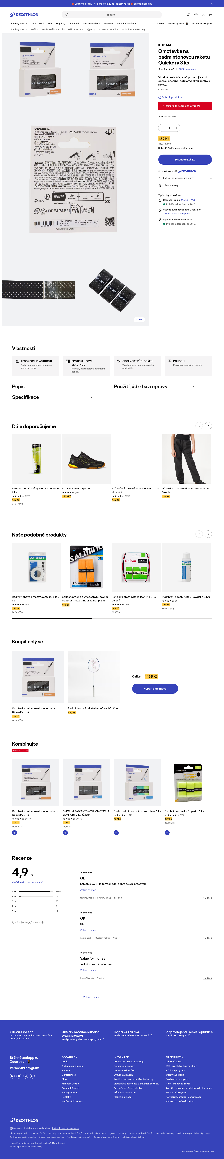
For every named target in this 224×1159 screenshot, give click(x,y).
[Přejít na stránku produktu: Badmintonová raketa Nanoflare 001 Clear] (94, 677)
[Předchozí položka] (199, 425)
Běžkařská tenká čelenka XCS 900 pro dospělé (136, 490)
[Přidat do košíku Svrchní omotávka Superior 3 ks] (167, 832)
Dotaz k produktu (172, 97)
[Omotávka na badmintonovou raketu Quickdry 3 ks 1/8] (112, 70)
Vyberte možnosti (155, 688)
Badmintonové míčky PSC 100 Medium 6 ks (36, 490)
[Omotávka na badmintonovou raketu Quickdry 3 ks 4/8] (38, 289)
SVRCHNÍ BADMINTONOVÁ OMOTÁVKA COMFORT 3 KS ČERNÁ (86, 813)
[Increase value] (176, 128)
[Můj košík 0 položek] (210, 14)
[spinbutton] (169, 128)
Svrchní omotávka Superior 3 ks (184, 811)
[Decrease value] (162, 128)
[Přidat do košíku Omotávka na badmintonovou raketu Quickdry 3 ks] (14, 832)
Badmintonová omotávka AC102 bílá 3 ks (36, 598)
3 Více (139, 320)
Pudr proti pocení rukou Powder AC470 (186, 596)
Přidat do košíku (185, 159)
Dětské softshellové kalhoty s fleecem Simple (186, 490)
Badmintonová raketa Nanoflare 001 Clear (93, 708)
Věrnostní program (202, 23)
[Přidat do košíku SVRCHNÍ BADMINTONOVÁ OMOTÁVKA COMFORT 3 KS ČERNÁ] (65, 832)
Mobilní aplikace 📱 (177, 23)
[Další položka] (208, 425)
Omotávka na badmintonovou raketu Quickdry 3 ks (35, 710)
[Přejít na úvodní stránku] (24, 14)
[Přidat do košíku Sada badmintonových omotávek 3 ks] (116, 832)
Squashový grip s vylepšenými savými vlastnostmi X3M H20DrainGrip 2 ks (85, 598)
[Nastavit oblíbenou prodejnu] (188, 14)
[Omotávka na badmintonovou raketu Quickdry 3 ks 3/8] (75, 180)
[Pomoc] (196, 14)
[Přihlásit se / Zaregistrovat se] (203, 14)
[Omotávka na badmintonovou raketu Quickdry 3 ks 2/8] (38, 70)
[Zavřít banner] (211, 3)
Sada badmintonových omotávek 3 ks (137, 811)
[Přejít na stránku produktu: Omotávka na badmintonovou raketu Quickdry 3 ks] (38, 677)
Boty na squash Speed (76, 488)
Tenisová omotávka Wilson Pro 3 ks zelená (134, 598)
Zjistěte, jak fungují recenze (26, 922)
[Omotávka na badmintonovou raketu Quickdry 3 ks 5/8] (112, 289)
